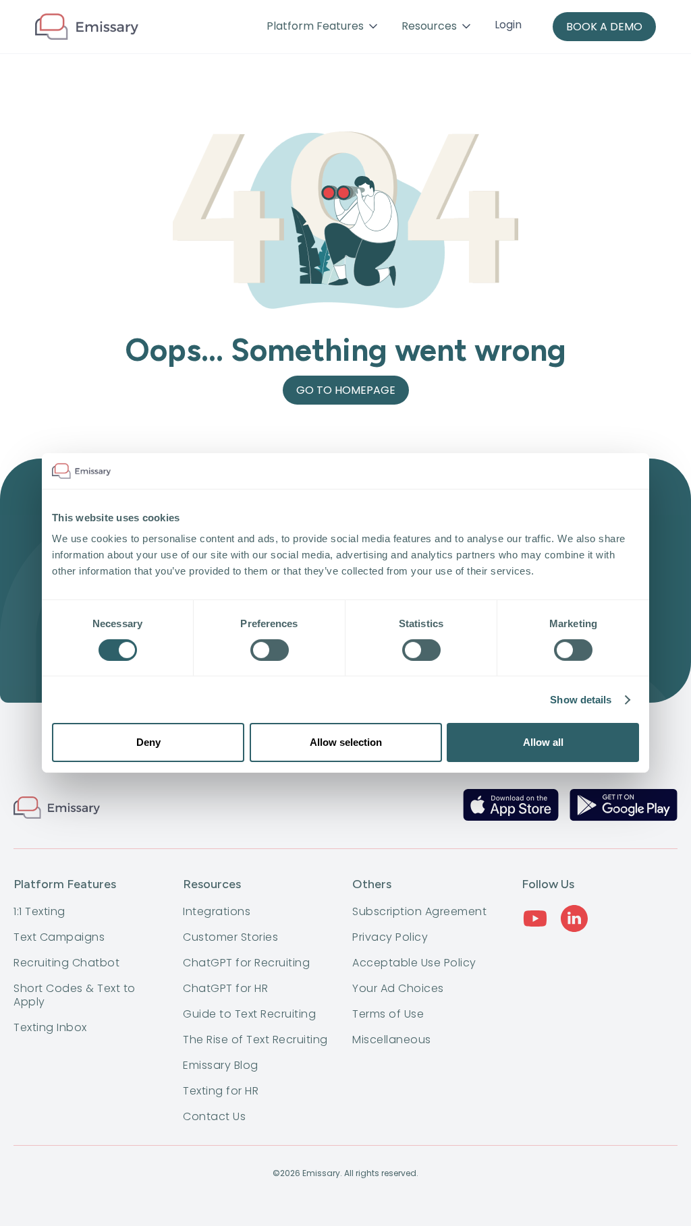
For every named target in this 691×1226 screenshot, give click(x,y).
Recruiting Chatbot (66, 963)
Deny (148, 742)
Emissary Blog (220, 1065)
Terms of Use (388, 1014)
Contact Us (214, 1116)
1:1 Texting (39, 911)
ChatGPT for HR (225, 988)
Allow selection (346, 742)
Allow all (543, 742)
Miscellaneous (391, 1040)
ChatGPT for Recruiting (246, 963)
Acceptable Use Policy (414, 963)
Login (508, 24)
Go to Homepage (345, 390)
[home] (86, 26)
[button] (323, 26)
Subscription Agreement (419, 911)
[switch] (269, 650)
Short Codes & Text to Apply (74, 995)
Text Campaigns (59, 937)
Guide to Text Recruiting (249, 1014)
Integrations (216, 911)
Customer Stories (230, 937)
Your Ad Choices (398, 988)
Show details (580, 699)
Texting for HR (220, 1091)
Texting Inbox (50, 1027)
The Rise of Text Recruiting (255, 1040)
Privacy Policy (390, 937)
